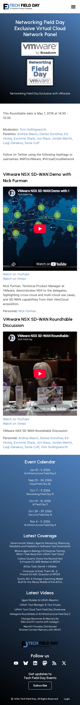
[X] (64, 663)
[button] (73, 6)
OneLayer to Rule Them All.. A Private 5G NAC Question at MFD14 (40, 573)
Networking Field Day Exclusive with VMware (40, 93)
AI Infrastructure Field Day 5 (40, 473)
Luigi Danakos (13, 143)
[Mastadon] (45, 663)
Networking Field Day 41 (40, 494)
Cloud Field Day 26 (40, 483)
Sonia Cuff (32, 143)
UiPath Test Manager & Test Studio (40, 604)
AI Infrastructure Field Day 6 (40, 525)
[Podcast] (54, 663)
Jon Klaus (43, 138)
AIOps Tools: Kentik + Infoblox (40, 566)
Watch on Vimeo (14, 279)
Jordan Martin (62, 138)
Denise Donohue (51, 134)
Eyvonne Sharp (24, 138)
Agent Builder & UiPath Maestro (40, 600)
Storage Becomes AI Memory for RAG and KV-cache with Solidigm (40, 620)
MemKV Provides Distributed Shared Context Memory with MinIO (40, 628)
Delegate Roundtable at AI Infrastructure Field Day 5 (40, 614)
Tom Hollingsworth (33, 129)
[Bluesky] (26, 663)
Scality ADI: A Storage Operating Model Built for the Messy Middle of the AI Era (40, 580)
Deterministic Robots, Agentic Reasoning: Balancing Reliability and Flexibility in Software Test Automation (40, 545)
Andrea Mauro (28, 438)
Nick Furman (27, 311)
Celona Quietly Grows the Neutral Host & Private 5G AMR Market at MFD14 (40, 560)
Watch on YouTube (16, 274)
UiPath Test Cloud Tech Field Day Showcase (40, 609)
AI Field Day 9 (40, 504)
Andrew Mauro (27, 134)
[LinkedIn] (35, 663)
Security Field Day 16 (40, 514)
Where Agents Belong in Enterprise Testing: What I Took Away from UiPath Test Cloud (40, 552)
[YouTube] (16, 663)
